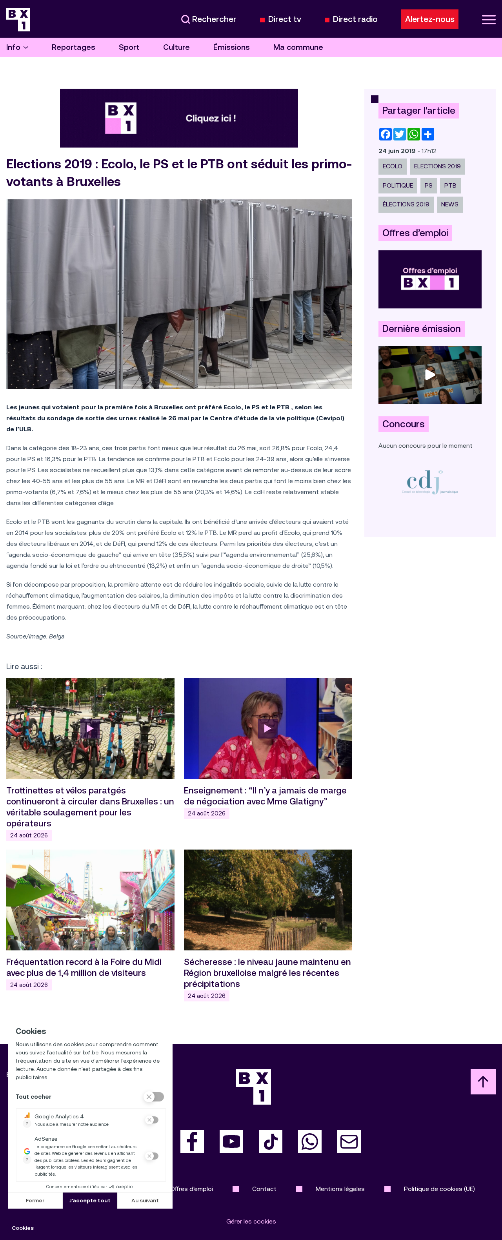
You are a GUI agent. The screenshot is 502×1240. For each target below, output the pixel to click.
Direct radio (355, 19)
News (449, 204)
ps (429, 185)
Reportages (73, 47)
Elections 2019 (437, 166)
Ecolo (392, 166)
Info (13, 47)
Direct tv (284, 19)
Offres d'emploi (191, 1188)
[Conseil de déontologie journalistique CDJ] (430, 482)
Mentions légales (340, 1188)
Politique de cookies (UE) (439, 1188)
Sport (129, 47)
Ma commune (298, 47)
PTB (450, 185)
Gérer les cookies (251, 1221)
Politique (398, 185)
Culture (176, 47)
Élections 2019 (406, 204)
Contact (264, 1188)
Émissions (231, 47)
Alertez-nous (430, 19)
